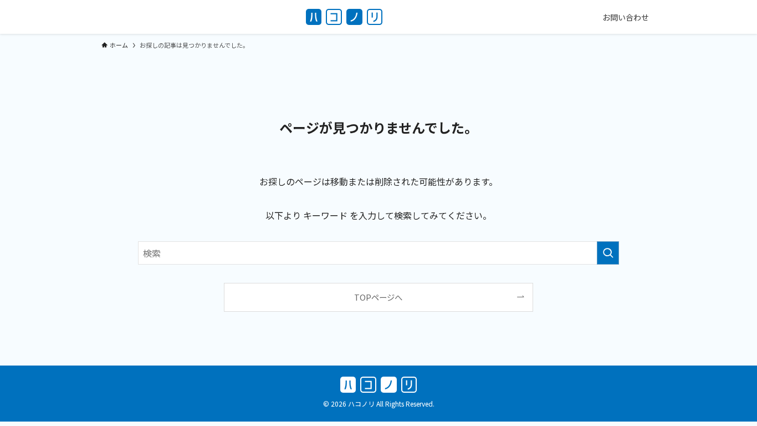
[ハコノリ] (344, 17)
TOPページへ (378, 297)
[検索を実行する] (608, 253)
